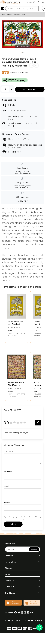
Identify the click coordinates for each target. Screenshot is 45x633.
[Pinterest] (22, 612)
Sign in (29, 2)
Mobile (7, 502)
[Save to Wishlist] (31, 66)
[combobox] (22, 8)
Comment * (9, 451)
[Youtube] (31, 612)
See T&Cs (27, 173)
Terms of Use (28, 517)
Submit (13, 524)
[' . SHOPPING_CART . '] (38, 2)
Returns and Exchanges (20, 145)
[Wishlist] (34, 2)
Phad (23, 14)
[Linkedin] (28, 612)
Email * (7, 486)
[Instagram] (25, 612)
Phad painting (30, 208)
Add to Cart (29, 89)
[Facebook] (15, 612)
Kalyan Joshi (20, 111)
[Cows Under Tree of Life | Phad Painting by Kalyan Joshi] (16, 318)
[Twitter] (19, 612)
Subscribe (34, 549)
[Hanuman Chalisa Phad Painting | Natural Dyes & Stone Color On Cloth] (16, 379)
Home (3, 14)
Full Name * (8, 471)
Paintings (9, 14)
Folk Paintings (17, 14)
